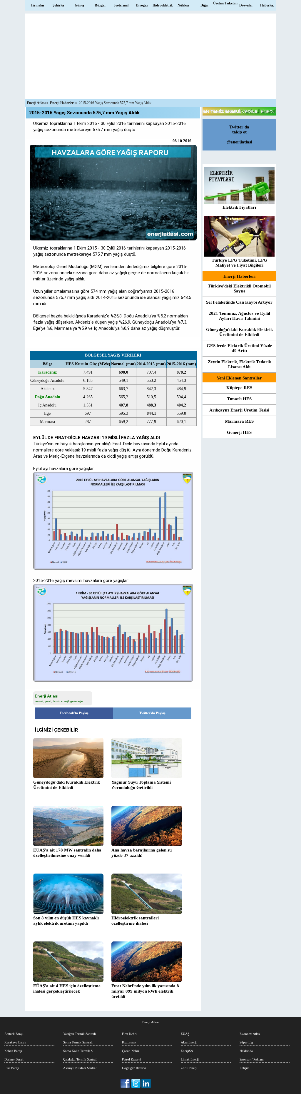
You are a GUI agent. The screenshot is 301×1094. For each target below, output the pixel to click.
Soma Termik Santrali (78, 1042)
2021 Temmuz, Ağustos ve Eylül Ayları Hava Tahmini (239, 316)
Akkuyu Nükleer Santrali (80, 1068)
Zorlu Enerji (189, 1068)
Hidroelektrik (163, 5)
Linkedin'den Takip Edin (146, 1083)
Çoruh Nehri (130, 1051)
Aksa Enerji (189, 1042)
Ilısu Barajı (11, 1068)
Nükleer (184, 5)
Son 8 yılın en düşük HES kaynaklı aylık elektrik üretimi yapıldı (66, 921)
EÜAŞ (185, 1034)
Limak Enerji (190, 1059)
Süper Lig (246, 1042)
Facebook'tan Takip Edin (126, 1083)
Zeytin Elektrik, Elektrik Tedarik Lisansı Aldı (239, 364)
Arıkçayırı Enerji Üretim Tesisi (239, 410)
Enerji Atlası (150, 1022)
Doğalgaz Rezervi (134, 1068)
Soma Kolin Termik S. (78, 1051)
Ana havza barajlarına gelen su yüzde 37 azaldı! (141, 853)
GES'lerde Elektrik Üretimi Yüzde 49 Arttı (239, 348)
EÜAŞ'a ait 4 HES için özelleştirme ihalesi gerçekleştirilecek (67, 988)
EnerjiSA (187, 1051)
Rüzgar (100, 5)
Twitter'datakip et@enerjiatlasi (239, 134)
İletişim (245, 1068)
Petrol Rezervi (131, 1059)
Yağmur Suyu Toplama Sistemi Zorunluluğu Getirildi (141, 785)
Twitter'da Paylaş (152, 713)
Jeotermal (121, 5)
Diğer (204, 5)
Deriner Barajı (14, 1059)
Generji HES (239, 432)
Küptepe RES (239, 387)
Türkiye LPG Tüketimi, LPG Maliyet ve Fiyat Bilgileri (239, 262)
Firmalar (37, 5)
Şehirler (58, 5)
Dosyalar (246, 5)
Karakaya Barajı (15, 1042)
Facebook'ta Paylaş (74, 713)
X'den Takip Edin (136, 1083)
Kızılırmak (129, 1042)
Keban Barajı (13, 1051)
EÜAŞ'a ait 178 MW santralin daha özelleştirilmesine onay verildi (67, 853)
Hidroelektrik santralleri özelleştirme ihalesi (135, 921)
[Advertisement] (150, 55)
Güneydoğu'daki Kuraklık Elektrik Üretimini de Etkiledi (66, 785)
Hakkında (246, 1051)
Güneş (79, 5)
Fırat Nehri (129, 1034)
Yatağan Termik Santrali (79, 1034)
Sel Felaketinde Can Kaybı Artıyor (239, 302)
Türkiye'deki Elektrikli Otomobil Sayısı (239, 288)
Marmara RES (239, 421)
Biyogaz (142, 5)
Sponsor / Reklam (252, 1059)
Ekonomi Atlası (250, 1034)
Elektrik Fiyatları (239, 207)
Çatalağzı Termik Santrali (80, 1059)
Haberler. (267, 5)
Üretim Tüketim (225, 3)
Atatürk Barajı (14, 1034)
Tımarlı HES (239, 399)
